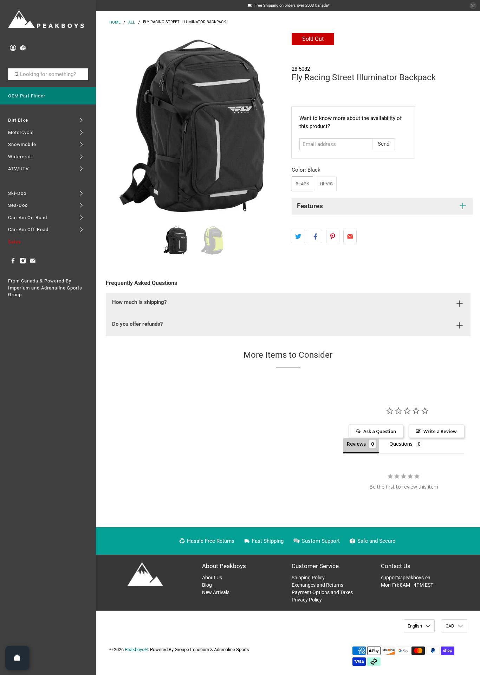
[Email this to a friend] (350, 236)
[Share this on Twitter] (298, 236)
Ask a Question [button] (379, 431)
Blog (207, 585)
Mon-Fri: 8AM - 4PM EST (407, 585)
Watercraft (20, 156)
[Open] (17, 658)
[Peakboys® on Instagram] (23, 262)
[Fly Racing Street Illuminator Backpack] (191, 125)
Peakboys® (136, 649)
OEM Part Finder (26, 95)
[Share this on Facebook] (315, 236)
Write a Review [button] (440, 431)
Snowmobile (22, 144)
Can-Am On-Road (27, 217)
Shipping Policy (308, 577)
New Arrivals (215, 592)
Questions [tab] (401, 443)
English (415, 626)
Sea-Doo (18, 205)
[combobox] (48, 74)
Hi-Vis (326, 183)
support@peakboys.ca (405, 577)
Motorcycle (21, 132)
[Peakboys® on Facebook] (13, 262)
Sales (14, 241)
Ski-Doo (17, 193)
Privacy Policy (307, 600)
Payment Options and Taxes (322, 592)
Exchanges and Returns (317, 585)
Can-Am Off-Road (28, 229)
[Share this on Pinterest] (332, 236)
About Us (212, 577)
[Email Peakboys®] (33, 262)
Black (302, 183)
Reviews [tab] (356, 443)
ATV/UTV (18, 168)
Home (115, 22)
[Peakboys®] (46, 19)
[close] (472, 5)
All (131, 22)
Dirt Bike (18, 120)
